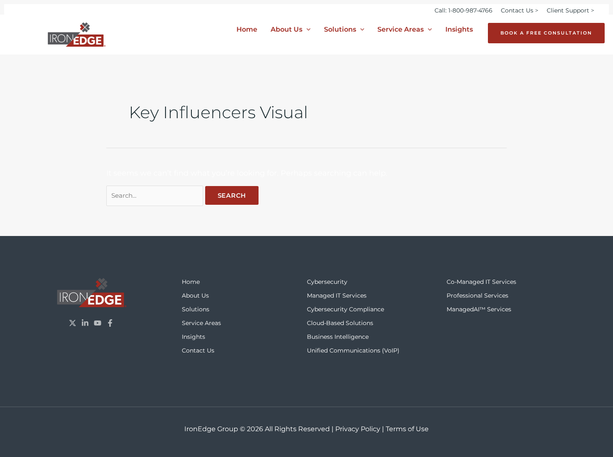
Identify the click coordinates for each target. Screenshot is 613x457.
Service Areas (400, 29)
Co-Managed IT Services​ (481, 282)
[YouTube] (97, 323)
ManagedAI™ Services (479, 309)
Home (246, 29)
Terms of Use (407, 429)
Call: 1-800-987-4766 (463, 10)
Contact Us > (519, 10)
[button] (306, 29)
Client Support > (570, 10)
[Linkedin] (85, 323)
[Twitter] (72, 323)
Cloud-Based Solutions (340, 323)
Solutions (340, 29)
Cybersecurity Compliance (345, 309)
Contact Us (198, 350)
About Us (286, 29)
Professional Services (477, 295)
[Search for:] (155, 195)
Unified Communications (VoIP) (353, 350)
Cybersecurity (327, 282)
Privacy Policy (357, 429)
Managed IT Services (337, 295)
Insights (459, 29)
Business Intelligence (338, 336)
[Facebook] (110, 323)
